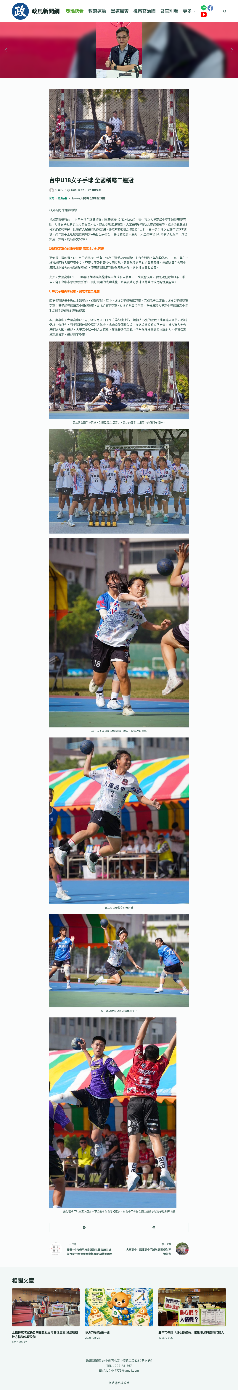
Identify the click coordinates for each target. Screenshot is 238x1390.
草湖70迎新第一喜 (97, 1332)
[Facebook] (210, 8)
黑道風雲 (120, 11)
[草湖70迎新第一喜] (119, 1307)
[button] (6, 50)
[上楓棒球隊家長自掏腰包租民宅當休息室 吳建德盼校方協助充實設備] (46, 1307)
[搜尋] (224, 11)
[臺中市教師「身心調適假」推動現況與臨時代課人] (192, 1307)
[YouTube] (204, 14)
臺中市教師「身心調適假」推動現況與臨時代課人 (191, 1332)
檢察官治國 (144, 11)
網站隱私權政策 (119, 1383)
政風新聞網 (46, 11)
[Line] (204, 8)
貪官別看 (169, 11)
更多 (187, 11)
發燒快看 (75, 11)
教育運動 (97, 11)
